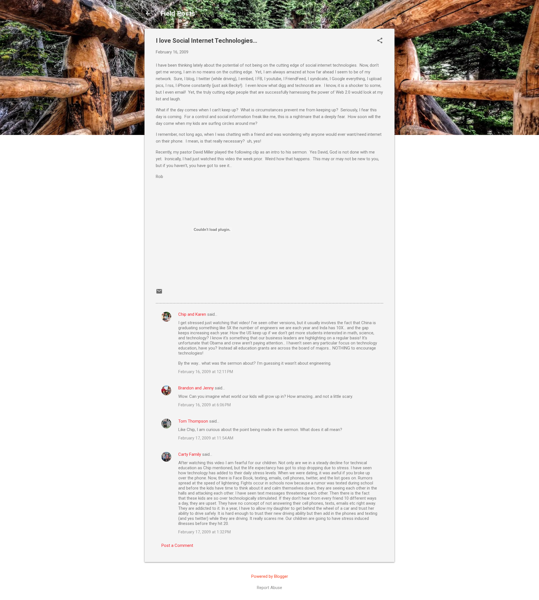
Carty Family (189, 454)
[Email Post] (159, 293)
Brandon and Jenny (196, 388)
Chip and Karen (192, 314)
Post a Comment (177, 545)
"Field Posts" (177, 13)
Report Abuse (269, 587)
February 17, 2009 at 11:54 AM (205, 438)
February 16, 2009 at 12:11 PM (205, 371)
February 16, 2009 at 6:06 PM (204, 404)
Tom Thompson (193, 421)
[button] (379, 41)
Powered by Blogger (269, 576)
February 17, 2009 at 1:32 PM (204, 531)
